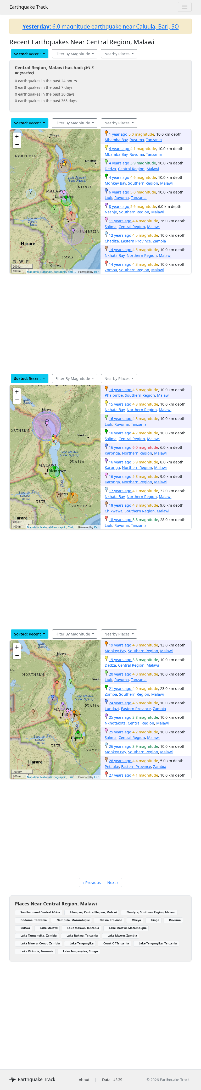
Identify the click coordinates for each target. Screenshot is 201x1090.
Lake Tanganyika (82, 943)
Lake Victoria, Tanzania (36, 951)
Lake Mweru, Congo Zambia (40, 943)
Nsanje (111, 211)
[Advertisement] (100, 324)
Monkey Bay (115, 183)
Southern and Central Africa (40, 912)
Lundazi (112, 708)
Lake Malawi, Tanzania (83, 928)
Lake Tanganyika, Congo (80, 951)
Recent (28, 53)
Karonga (112, 453)
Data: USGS (112, 1079)
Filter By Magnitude (73, 53)
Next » (113, 882)
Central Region (131, 168)
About (84, 1079)
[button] (64, 165)
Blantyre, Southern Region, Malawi (150, 912)
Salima (110, 226)
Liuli (108, 197)
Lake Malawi (49, 928)
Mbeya (136, 920)
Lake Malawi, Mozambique (128, 928)
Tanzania (154, 139)
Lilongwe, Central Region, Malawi (93, 912)
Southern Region (143, 183)
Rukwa (25, 928)
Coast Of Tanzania (116, 943)
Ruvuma (137, 139)
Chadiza (112, 241)
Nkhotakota (115, 723)
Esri (96, 271)
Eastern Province (136, 241)
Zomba (111, 269)
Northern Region (142, 255)
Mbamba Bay (116, 139)
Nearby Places (117, 53)
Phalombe (114, 395)
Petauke (112, 766)
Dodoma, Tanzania (33, 920)
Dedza (110, 168)
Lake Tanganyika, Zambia (38, 935)
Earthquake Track (28, 7)
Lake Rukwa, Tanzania (82, 935)
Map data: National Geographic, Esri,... (51, 271)
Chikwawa (113, 510)
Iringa (155, 920)
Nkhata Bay (115, 255)
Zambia (159, 241)
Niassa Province (110, 920)
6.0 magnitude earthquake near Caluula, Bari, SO (101, 26)
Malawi (153, 168)
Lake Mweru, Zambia (122, 935)
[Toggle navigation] (185, 7)
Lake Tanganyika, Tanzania (158, 943)
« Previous (91, 882)
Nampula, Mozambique (73, 920)
